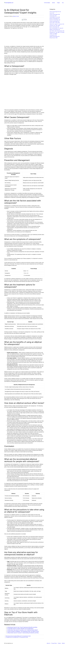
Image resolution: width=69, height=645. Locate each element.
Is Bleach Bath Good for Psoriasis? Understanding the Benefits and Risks (23, 632)
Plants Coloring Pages (54, 28)
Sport (52, 30)
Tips (63, 2)
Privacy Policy (54, 643)
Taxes (58, 32)
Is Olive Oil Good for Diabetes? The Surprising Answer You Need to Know (23, 631)
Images (58, 2)
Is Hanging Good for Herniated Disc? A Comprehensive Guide (17, 637)
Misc (58, 25)
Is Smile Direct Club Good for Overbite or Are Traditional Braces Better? (22, 630)
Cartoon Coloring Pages (55, 14)
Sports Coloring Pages (59, 30)
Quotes (53, 2)
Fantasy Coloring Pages (54, 21)
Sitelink (63, 643)
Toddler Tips (53, 33)
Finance (52, 22)
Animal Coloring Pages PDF (55, 11)
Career (52, 13)
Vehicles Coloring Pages (55, 36)
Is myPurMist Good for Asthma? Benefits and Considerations (20, 628)
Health (57, 22)
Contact (59, 643)
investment (52, 25)
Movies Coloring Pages (54, 26)
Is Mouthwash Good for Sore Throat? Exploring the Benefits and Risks (22, 627)
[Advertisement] (24, 37)
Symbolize (52, 32)
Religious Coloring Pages (55, 29)
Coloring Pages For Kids (55, 17)
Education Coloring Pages (55, 19)
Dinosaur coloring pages (55, 18)
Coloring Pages (47, 2)
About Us (48, 643)
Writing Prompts (54, 37)
